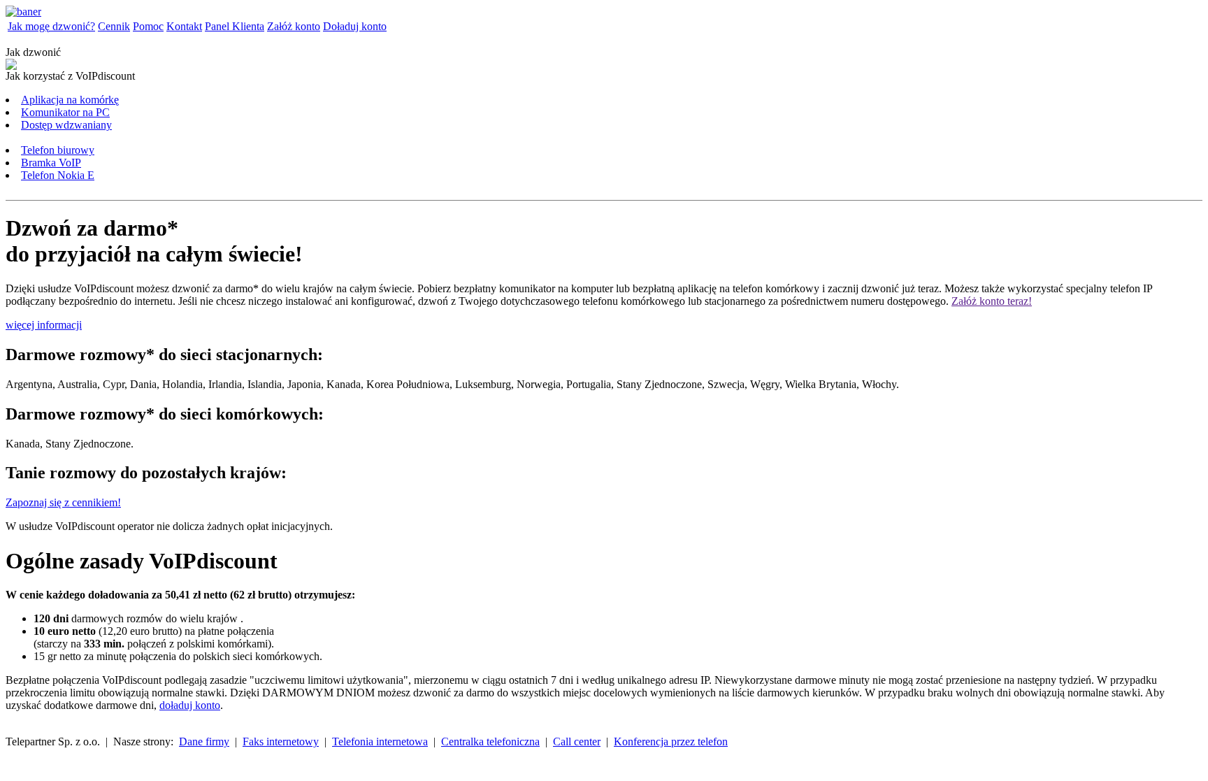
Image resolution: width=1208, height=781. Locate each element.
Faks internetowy (281, 741)
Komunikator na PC (65, 112)
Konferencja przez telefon (671, 741)
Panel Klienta (234, 26)
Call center (577, 741)
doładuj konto (189, 705)
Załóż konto (293, 26)
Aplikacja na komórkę (70, 100)
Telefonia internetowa (380, 741)
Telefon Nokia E (57, 175)
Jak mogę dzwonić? (51, 26)
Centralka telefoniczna (490, 741)
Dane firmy (204, 741)
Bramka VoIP (51, 163)
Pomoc (148, 26)
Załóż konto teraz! (991, 301)
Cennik (114, 26)
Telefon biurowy (57, 150)
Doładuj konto (355, 26)
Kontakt (184, 26)
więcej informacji (44, 325)
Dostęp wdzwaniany (66, 125)
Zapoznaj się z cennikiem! (63, 502)
